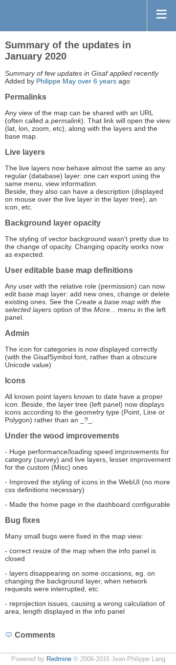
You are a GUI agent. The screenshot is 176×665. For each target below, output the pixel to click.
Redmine (58, 659)
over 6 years (97, 81)
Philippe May (56, 81)
